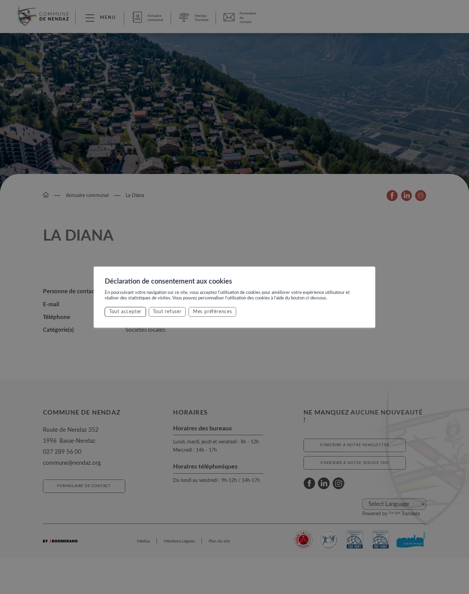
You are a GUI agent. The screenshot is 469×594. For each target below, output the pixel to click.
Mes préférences (212, 312)
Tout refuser (167, 312)
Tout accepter (125, 312)
